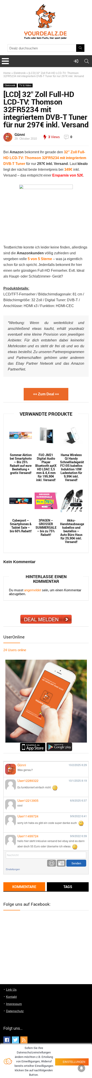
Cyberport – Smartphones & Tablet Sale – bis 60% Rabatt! (21, 526)
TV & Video (25, 85)
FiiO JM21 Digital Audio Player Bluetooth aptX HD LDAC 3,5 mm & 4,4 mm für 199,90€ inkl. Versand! (45, 467)
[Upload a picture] (61, 863)
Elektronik (20, 73)
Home (7, 73)
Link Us (11, 989)
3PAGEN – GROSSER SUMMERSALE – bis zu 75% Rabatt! (46, 528)
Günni (20, 135)
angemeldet (32, 590)
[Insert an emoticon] (51, 863)
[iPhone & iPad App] (33, 744)
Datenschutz (15, 1011)
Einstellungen (13, 869)
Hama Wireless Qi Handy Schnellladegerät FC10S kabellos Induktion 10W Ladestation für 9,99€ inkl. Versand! (71, 467)
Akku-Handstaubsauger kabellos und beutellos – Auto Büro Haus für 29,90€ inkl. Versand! (71, 531)
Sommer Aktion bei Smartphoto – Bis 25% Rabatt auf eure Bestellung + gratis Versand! (21, 464)
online (14, 650)
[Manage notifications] (81, 1068)
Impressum (14, 1004)
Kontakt (11, 996)
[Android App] (59, 744)
